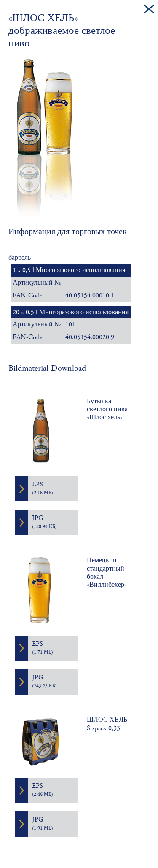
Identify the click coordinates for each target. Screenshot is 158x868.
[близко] (149, 9)
